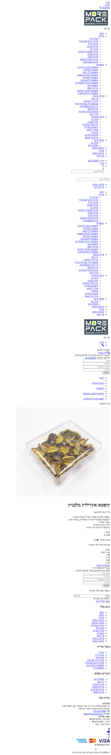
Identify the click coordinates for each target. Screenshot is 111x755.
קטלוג (101, 615)
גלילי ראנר (93, 114)
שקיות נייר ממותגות (95, 660)
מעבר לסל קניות (103, 601)
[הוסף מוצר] (108, 595)
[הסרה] (76, 595)
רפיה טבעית (93, 122)
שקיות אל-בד (92, 46)
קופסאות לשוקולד (90, 77)
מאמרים (100, 633)
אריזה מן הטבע (91, 137)
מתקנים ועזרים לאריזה (88, 111)
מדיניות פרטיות (97, 625)
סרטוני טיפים (98, 620)
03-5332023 (93, 160)
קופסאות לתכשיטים (89, 80)
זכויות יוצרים (98, 630)
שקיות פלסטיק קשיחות (88, 51)
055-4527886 (99, 711)
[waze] (109, 737)
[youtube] (108, 732)
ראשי (101, 612)
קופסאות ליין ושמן (90, 72)
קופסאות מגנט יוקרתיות (87, 67)
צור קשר (100, 636)
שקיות (101, 652)
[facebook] (109, 729)
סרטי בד (94, 119)
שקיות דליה (93, 44)
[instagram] (109, 734)
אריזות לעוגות (98, 687)
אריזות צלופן (92, 109)
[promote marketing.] (100, 750)
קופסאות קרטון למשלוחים (86, 83)
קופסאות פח (92, 85)
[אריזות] (96, 26)
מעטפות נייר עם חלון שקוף (86, 103)
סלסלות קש (93, 145)
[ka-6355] (63, 498)
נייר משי (94, 98)
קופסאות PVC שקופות (88, 93)
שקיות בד (94, 49)
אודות (101, 617)
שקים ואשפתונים (90, 62)
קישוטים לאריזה (91, 127)
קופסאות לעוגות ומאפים (87, 75)
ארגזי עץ (94, 143)
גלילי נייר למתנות (91, 101)
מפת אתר (100, 628)
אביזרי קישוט (92, 130)
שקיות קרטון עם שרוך (88, 41)
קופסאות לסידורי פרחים (87, 90)
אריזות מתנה (98, 684)
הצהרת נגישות (97, 623)
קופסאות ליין (98, 668)
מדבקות (94, 132)
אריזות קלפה (92, 88)
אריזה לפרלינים (97, 689)
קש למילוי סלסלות (90, 124)
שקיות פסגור (92, 54)
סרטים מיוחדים (91, 135)
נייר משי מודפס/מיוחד (89, 106)
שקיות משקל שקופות (89, 59)
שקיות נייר (93, 38)
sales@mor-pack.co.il (93, 714)
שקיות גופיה (93, 57)
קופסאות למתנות (90, 70)
